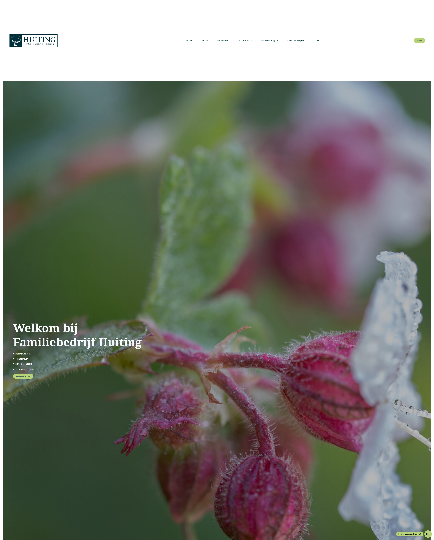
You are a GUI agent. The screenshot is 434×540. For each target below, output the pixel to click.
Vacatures (419, 40)
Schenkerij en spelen (296, 40)
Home (189, 40)
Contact (317, 40)
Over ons (204, 40)
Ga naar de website (23, 376)
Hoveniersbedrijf (268, 40)
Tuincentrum (244, 40)
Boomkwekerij (223, 40)
